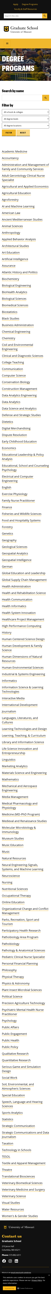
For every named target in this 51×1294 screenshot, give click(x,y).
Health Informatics (14, 606)
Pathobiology (10, 944)
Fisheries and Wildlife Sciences (21, 514)
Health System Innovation (19, 613)
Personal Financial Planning (20, 963)
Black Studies (10, 318)
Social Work (9, 1078)
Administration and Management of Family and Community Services (25, 167)
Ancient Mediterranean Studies (22, 219)
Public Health (10, 1040)
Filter (9, 132)
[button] (25, 1288)
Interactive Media (13, 698)
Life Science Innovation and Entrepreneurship (20, 751)
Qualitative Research (15, 1054)
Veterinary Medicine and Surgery (23, 1189)
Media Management (15, 797)
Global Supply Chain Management (24, 580)
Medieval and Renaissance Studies (24, 821)
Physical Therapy (13, 977)
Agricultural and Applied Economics (25, 186)
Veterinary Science (14, 1196)
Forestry (7, 527)
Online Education (13, 902)
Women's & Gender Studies (20, 1216)
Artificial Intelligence (15, 259)
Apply (15, 4)
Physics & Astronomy (16, 983)
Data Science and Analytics (19, 408)
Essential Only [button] (9, 1288)
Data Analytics (11, 402)
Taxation (7, 1143)
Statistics (7, 1119)
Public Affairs (10, 1027)
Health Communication (17, 599)
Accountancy (10, 158)
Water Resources (13, 1209)
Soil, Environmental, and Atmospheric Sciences (18, 1086)
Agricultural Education (16, 193)
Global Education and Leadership (23, 573)
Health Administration (16, 586)
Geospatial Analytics (15, 553)
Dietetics (7, 422)
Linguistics (8, 759)
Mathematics (10, 779)
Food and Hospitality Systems (21, 520)
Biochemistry (10, 279)
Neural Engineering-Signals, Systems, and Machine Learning (22, 867)
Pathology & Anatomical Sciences (23, 950)
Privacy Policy (37, 1280)
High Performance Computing (21, 626)
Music (6, 852)
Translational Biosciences (18, 1176)
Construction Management (19, 389)
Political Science (12, 996)
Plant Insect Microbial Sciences (22, 990)
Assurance (8, 266)
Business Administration (18, 325)
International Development (19, 705)
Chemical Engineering (16, 332)
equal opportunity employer (21, 1272)
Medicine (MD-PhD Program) (21, 814)
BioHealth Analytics (14, 292)
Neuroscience (11, 876)
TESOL (6, 1156)
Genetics (7, 533)
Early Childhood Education (19, 441)
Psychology (9, 1021)
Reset (23, 132)
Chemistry (8, 338)
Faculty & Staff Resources (25, 9)
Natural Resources (14, 858)
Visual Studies (11, 1203)
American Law (11, 213)
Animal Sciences (12, 226)
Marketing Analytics (15, 766)
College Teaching (13, 362)
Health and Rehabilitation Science (24, 593)
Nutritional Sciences (15, 889)
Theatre (7, 1170)
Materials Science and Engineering (24, 773)
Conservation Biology (16, 382)
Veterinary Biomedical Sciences (22, 1183)
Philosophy (9, 970)
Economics (9, 448)
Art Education (11, 252)
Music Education (12, 845)
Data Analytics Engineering (19, 395)
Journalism (9, 711)
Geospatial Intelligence (16, 560)
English (6, 487)
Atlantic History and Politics (19, 272)
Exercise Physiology (14, 494)
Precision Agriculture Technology (23, 1003)
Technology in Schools (16, 1150)
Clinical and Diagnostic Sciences (22, 356)
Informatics (9, 681)
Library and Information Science (23, 742)
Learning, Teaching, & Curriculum (24, 735)
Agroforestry (10, 200)
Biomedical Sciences (15, 305)
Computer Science (14, 375)
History (6, 632)
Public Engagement (14, 1034)
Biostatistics (9, 312)
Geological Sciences (14, 547)
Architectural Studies (15, 246)
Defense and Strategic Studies (21, 415)
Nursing (7, 882)
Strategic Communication (18, 1126)
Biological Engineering (16, 285)
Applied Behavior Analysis (19, 239)
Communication (12, 369)
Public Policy (10, 1047)
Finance (7, 507)
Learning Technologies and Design (24, 729)
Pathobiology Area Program (20, 937)
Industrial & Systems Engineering (23, 674)
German (7, 566)
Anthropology (11, 233)
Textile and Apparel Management (23, 1163)
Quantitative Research (16, 1060)
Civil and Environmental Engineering (17, 347)
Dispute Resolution (14, 435)
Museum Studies (13, 838)
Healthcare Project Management (23, 619)
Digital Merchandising (16, 428)
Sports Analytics (12, 1113)
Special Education (13, 1095)
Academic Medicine (14, 151)
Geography (9, 540)
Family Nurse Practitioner (18, 500)
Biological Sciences (14, 299)
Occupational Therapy (16, 895)
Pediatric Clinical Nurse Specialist (23, 957)
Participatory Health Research (21, 930)
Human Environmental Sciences (23, 667)
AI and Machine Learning (18, 206)
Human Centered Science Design (23, 639)
